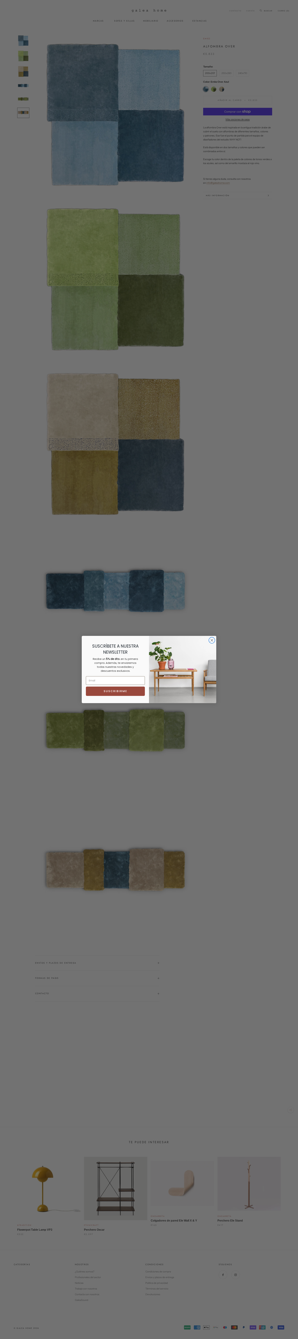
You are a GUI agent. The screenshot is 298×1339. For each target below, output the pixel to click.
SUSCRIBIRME (115, 691)
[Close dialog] (212, 640)
